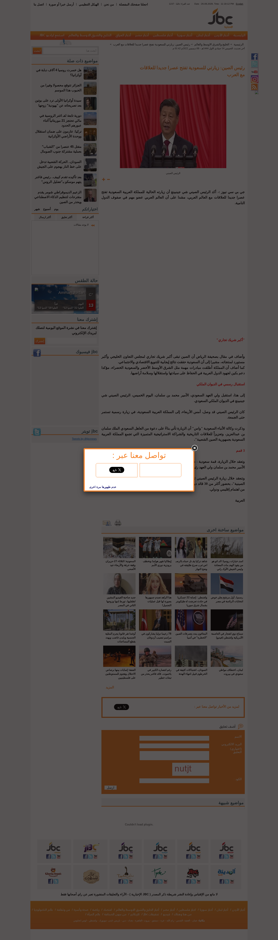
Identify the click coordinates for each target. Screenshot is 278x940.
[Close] (194, 448)
